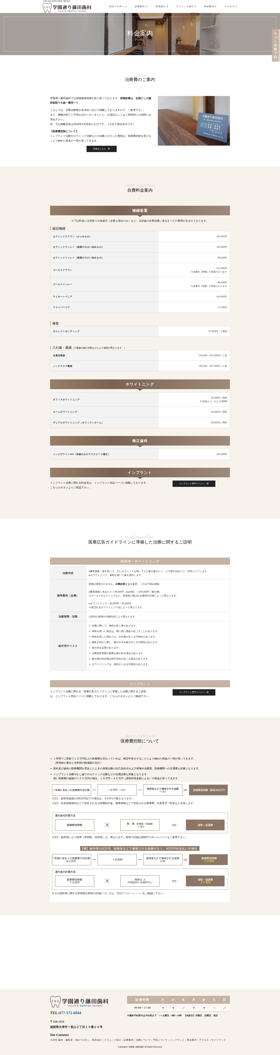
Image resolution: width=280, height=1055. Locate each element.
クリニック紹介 (185, 6)
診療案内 (140, 6)
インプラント (177, 1040)
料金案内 (209, 6)
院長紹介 (161, 6)
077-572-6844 (70, 1013)
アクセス (230, 6)
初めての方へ (117, 6)
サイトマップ (218, 1040)
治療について (143, 1040)
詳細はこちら (100, 149)
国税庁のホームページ (129, 893)
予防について (160, 1040)
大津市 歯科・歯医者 (61, 1040)
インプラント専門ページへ (193, 483)
